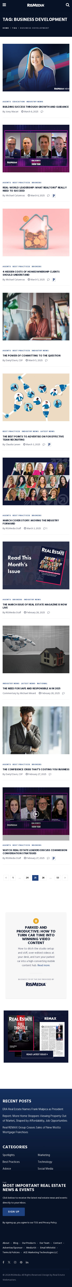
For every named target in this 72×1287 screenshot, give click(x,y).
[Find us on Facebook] (3, 1262)
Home (6, 28)
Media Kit (31, 1248)
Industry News (34, 102)
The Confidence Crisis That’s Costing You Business (36, 769)
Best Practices (21, 183)
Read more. (44, 965)
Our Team (44, 1243)
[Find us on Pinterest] (21, 1262)
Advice (7, 1168)
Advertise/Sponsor (12, 1248)
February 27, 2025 (37, 774)
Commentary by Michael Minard (19, 693)
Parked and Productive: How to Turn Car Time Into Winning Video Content (36, 935)
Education (19, 102)
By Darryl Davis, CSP (13, 361)
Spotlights (9, 1155)
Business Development (34, 28)
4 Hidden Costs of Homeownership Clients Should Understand (31, 273)
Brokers (36, 183)
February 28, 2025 (35, 613)
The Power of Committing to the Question (31, 356)
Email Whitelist (48, 1248)
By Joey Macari (10, 112)
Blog (15, 1243)
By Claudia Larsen (11, 445)
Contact (57, 1243)
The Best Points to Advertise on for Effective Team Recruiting (33, 438)
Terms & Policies (11, 1253)
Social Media (45, 1168)
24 (27, 878)
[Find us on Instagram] (15, 1262)
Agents (7, 102)
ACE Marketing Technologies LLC (40, 1253)
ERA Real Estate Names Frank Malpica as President (33, 1109)
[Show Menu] (4, 5)
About (6, 1243)
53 (58, 878)
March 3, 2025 (32, 445)
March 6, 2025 (30, 112)
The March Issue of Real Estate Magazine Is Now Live (35, 606)
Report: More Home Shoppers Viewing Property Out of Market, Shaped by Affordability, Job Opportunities (35, 1118)
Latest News (47, 431)
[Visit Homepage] (36, 5)
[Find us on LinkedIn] (27, 1262)
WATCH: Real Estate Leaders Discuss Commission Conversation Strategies (35, 852)
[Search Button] (67, 5)
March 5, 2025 (37, 280)
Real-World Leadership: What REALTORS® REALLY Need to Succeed (35, 189)
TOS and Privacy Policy (45, 1223)
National (42, 683)
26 (43, 878)
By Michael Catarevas (14, 196)
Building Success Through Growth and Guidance (36, 107)
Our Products (29, 1243)
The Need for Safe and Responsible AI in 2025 (31, 689)
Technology (45, 1162)
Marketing (44, 1155)
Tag (14, 28)
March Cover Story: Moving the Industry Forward (31, 522)
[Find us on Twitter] (9, 1262)
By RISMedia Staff (12, 529)
